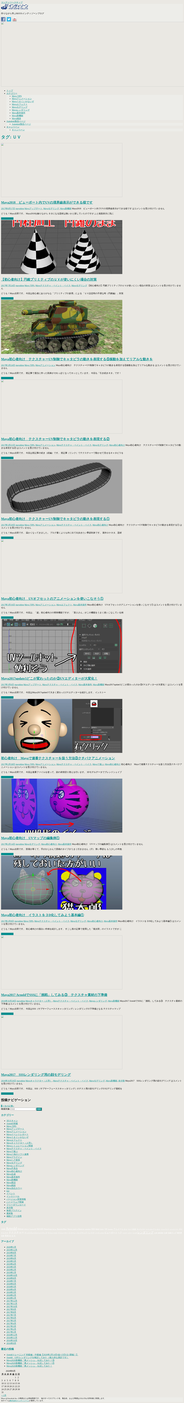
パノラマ (90, 1233)
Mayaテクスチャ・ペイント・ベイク (52, 285)
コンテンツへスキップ (12, 2)
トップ (9, 90)
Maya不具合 (12, 1168)
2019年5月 (11, 1261)
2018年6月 (11, 1284)
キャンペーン (12, 127)
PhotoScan (48, 1229)
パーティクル (99, 1233)
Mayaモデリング (19, 107)
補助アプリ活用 (14, 1216)
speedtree (88, 1229)
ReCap (54, 1229)
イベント (10, 1193)
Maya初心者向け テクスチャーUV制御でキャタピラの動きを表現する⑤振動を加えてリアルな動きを (77, 359)
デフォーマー (63, 1233)
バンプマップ (81, 1233)
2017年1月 (11, 1332)
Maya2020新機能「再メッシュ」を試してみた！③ (30, 1360)
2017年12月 (11, 1301)
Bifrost (20, 1229)
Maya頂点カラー (14, 1188)
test (7, 1191)
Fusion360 (32, 1229)
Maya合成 (11, 1174)
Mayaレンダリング (21, 110)
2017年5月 (11, 1321)
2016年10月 (11, 1340)
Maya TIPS (17, 96)
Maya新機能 (17, 115)
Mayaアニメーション (22, 98)
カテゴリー (11, 93)
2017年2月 (11, 1329)
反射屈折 (161, 1233)
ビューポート (110, 1232)
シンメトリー (174, 1229)
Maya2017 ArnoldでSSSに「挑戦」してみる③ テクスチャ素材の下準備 (54, 995)
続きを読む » (7, 218)
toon (97, 1229)
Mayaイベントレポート (17, 1134)
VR (106, 1229)
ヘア (120, 1233)
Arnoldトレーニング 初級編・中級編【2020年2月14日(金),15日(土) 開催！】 (42, 1355)
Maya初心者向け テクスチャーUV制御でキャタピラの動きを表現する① (55, 519)
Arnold (11, 1228)
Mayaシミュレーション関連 (19, 1146)
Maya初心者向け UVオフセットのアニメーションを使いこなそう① (52, 598)
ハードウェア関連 (15, 1202)
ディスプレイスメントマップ (36, 1233)
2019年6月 (11, 1258)
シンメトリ (165, 1229)
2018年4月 (11, 1289)
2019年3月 (11, 1267)
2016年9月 (11, 1343)
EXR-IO (26, 1229)
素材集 (9, 1213)
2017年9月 (11, 1309)
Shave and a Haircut (75, 1229)
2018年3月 (11, 1292)
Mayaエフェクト (19, 104)
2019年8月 (11, 1253)
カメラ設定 (132, 1229)
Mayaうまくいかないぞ (23, 101)
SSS (93, 1229)
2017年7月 (11, 1315)
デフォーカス (53, 1233)
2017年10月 (11, 1306)
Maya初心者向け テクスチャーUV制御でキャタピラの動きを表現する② (55, 439)
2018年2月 (11, 1295)
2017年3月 (11, 1326)
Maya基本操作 (18, 113)
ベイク (124, 1233)
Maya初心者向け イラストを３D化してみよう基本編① (42, 915)
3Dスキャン (12, 1121)
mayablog (20, 208)
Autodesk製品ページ (15, 121)
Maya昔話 (11, 1182)
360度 (3, 1229)
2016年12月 (11, 1335)
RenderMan (62, 1229)
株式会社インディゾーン (19, 1401)
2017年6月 (11, 1318)
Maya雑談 (16, 118)
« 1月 (3, 1395)
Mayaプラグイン (14, 1157)
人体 (155, 1233)
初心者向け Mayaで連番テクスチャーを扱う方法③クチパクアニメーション (58, 758)
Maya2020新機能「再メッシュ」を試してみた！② (30, 1363)
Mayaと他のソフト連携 (17, 1154)
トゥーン (72, 1233)
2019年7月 (11, 1255)
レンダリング (145, 1232)
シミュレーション (152, 1229)
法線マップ (172, 1233)
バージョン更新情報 (16, 1199)
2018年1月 (11, 1298)
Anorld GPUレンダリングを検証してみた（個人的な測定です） (37, 1357)
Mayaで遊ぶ (98, 764)
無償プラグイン (14, 1210)
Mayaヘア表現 (13, 1160)
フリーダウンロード (16, 1205)
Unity (102, 1229)
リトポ (134, 1233)
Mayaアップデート (33, 208)
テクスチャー (16, 1232)
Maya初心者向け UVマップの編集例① (30, 838)
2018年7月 (11, 1281)
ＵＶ (13, 1235)
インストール (12, 1196)
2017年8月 (11, 1312)
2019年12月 (11, 1250)
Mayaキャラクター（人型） (39, 1001)
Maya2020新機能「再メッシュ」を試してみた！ (29, 1366)
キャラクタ (141, 1229)
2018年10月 (11, 1275)
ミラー (129, 1233)
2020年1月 (11, 1247)
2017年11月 (11, 1304)
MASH (40, 1229)
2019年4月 (11, 1264)
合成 (165, 1233)
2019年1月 (11, 1272)
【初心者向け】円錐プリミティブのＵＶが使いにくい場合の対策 (49, 279)
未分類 (121, 1081)
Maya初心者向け (117, 445)
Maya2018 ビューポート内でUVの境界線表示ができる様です (47, 202)
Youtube (110, 1229)
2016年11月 (11, 1338)
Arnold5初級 (12, 1123)
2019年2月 (11, 1270)
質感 (7, 1236)
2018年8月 (11, 1278)
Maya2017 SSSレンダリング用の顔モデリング (36, 1074)
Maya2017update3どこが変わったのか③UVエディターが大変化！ (49, 678)
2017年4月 (11, 1323)
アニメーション (120, 1229)
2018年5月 (11, 1287)
